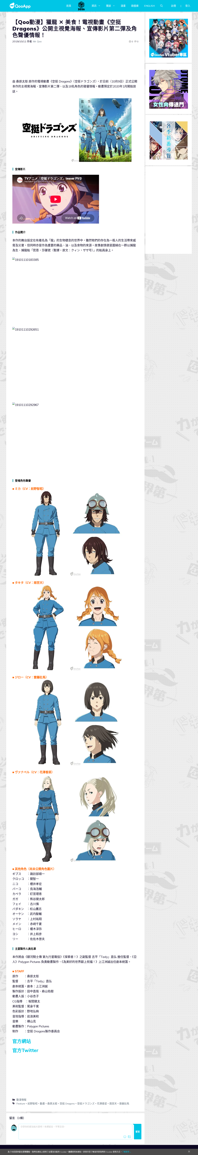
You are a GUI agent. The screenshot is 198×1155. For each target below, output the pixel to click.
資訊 (94, 5)
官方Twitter (25, 1050)
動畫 (42, 1103)
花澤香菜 (102, 1103)
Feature (20, 1103)
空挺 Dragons (67, 1103)
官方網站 (21, 1041)
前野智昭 (32, 1103)
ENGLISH (149, 5)
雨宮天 (113, 1103)
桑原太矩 (52, 1103)
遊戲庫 (135, 5)
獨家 (108, 5)
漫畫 (123, 5)
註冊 (173, 5)
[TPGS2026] (81, 5)
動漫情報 (21, 1099)
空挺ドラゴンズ (86, 1103)
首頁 (68, 5)
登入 (187, 5)
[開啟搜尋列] (161, 5)
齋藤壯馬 (124, 1103)
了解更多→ (126, 1152)
